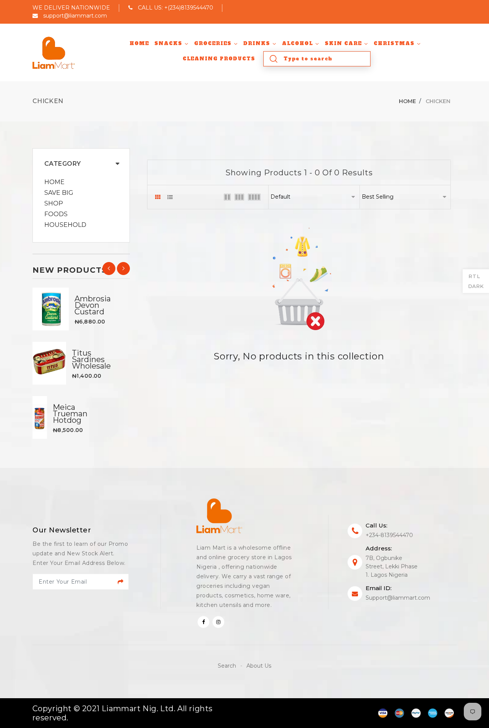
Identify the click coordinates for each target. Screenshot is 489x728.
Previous (108, 268)
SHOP (53, 203)
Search (228, 665)
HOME (54, 182)
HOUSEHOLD (65, 225)
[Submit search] (273, 59)
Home (407, 101)
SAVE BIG (58, 192)
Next (123, 268)
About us (258, 665)
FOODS (56, 214)
